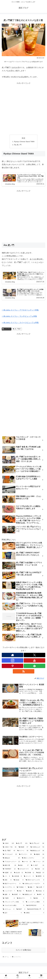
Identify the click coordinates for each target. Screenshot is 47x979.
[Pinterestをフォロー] (12, 666)
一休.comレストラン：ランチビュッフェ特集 (19, 316)
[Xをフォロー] (34, 655)
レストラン (7, 329)
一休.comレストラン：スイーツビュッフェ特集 (20, 322)
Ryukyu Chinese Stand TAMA (24, 141)
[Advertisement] (23, 108)
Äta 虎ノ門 (17, 145)
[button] (42, 542)
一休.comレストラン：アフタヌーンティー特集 (20, 310)
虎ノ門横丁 (18, 329)
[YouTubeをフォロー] (34, 660)
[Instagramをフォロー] (12, 660)
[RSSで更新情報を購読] (23, 671)
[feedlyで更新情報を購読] (34, 666)
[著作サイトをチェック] (12, 655)
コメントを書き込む (23, 950)
